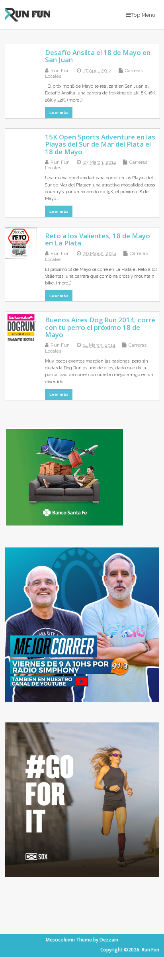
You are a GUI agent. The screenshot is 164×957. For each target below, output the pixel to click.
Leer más (58, 112)
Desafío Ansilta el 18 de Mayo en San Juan (97, 56)
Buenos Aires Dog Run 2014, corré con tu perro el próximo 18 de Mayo (100, 327)
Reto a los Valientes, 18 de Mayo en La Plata (97, 239)
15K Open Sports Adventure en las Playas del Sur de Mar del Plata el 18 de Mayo (100, 144)
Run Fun (60, 70)
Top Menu (143, 15)
